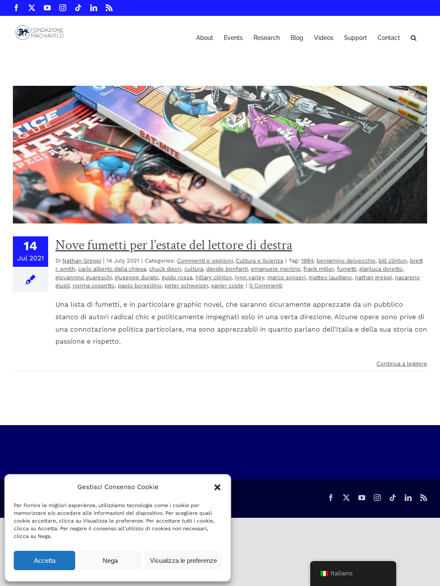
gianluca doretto (381, 269)
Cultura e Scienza (259, 260)
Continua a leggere (401, 363)
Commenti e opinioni (205, 260)
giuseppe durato (137, 277)
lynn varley (249, 277)
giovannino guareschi (83, 277)
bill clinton (393, 260)
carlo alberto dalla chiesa (112, 269)
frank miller (318, 269)
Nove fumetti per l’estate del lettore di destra (173, 245)
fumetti (346, 269)
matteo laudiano (330, 277)
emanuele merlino (275, 269)
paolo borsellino (140, 285)
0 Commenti (265, 285)
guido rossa (177, 277)
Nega (110, 560)
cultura (193, 269)
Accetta (44, 560)
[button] (217, 487)
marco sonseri (286, 277)
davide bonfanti (227, 269)
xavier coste (227, 285)
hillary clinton (214, 277)
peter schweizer (186, 285)
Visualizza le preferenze (183, 560)
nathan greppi (373, 277)
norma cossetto (94, 285)
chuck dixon (165, 269)
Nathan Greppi (81, 260)
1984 (307, 260)
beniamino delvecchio (346, 260)
